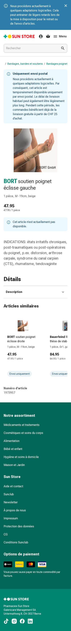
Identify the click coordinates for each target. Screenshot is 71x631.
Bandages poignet (56, 63)
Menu (63, 36)
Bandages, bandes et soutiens (25, 63)
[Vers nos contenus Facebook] (22, 621)
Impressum (11, 518)
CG (6, 534)
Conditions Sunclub (16, 542)
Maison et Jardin (14, 465)
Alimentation (11, 441)
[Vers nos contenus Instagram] (14, 621)
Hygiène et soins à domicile (21, 457)
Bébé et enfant (13, 449)
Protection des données (19, 526)
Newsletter (11, 502)
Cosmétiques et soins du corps (23, 433)
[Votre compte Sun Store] (39, 36)
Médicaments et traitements (22, 425)
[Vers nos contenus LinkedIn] (30, 621)
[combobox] (30, 48)
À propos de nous (15, 510)
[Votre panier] (48, 36)
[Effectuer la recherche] (62, 48)
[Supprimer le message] (66, 6)
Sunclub (9, 494)
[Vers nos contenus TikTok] (6, 621)
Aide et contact (13, 486)
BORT (10, 181)
